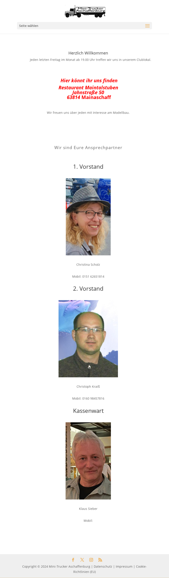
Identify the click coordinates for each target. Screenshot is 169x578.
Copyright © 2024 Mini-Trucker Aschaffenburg (56, 566)
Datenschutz (103, 566)
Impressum (124, 566)
